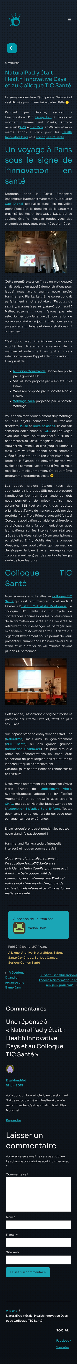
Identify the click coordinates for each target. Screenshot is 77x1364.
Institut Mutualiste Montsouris (44, 606)
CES (48, 431)
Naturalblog (43, 952)
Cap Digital (14, 204)
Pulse (24, 426)
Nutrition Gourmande (29, 371)
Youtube (62, 1347)
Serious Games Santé (24, 962)
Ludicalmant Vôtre (55, 789)
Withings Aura (24, 401)
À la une (14, 952)
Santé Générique (20, 957)
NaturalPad (14, 739)
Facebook (63, 1340)
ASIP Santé (15, 744)
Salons (58, 952)
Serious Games (46, 957)
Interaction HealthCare (23, 749)
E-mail (12, 1235)
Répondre (13, 1120)
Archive (27, 952)
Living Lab (43, 117)
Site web (12, 1252)
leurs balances (44, 426)
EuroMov (36, 127)
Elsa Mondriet (16, 1080)
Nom (10, 1217)
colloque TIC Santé (50, 137)
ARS (23, 127)
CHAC (9, 804)
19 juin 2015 (14, 1085)
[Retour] (12, 48)
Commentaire (17, 1174)
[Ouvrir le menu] (69, 19)
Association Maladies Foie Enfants (33, 809)
